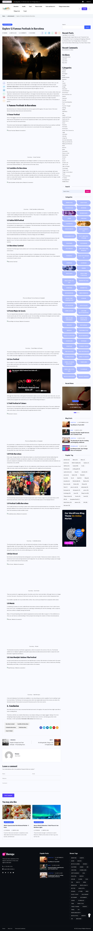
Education (16, 6)
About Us (10, 928)
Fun (72, 478)
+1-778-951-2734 (8, 866)
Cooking (64, 85)
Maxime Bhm (33, 441)
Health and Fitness (66, 117)
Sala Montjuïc (32, 660)
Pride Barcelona (22, 727)
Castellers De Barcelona (22, 724)
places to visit (74, 487)
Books (63, 75)
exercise (66, 475)
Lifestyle (64, 136)
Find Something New (67, 102)
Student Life (65, 162)
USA (85, 502)
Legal (63, 132)
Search (64, 24)
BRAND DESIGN (65, 77)
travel (85, 496)
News (63, 149)
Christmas (66, 468)
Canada (75, 465)
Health (23, 6)
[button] (76, 412)
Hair (63, 113)
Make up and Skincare (67, 142)
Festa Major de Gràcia (39, 316)
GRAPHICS (64, 111)
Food (30, 6)
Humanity (64, 124)
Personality (65, 151)
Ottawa (84, 484)
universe (77, 502)
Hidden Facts (65, 121)
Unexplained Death (74, 499)
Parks (65, 487)
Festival (64, 100)
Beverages (64, 73)
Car (63, 81)
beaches (66, 462)
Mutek (27, 606)
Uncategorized (65, 179)
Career (63, 83)
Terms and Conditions (20, 928)
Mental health (76, 481)
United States (68, 502)
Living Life (64, 138)
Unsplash (42, 298)
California (66, 465)
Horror (63, 123)
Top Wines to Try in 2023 (27, 1)
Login (84, 9)
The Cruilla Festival (11, 506)
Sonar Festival (36, 157)
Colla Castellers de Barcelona (37, 209)
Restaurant (67, 490)
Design (63, 87)
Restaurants (76, 490)
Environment (65, 92)
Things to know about (64, 6)
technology (67, 493)
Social (63, 159)
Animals (64, 70)
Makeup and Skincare (67, 143)
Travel (25, 11)
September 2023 (66, 57)
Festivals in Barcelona (11, 727)
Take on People (65, 166)
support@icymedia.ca (9, 869)
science (85, 490)
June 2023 (64, 61)
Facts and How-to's (67, 94)
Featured (64, 98)
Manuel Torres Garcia (33, 298)
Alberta (75, 459)
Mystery (64, 147)
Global (63, 109)
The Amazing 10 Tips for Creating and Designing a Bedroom (76, 39)
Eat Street (9, 557)
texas (76, 493)
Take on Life (65, 164)
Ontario (76, 484)
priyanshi (7, 830)
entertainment (10, 16)
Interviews (64, 126)
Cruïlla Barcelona (37, 541)
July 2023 (64, 59)
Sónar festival (53, 117)
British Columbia (76, 462)
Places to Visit (38, 6)
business (86, 462)
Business (64, 79)
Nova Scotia (67, 484)
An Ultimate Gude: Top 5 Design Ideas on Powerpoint (74, 41)
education (84, 471)
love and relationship (67, 140)
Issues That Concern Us (68, 130)
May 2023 (64, 62)
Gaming (64, 107)
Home (3, 16)
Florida (82, 475)
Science (64, 157)
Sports (63, 160)
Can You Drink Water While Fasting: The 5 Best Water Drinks (76, 42)
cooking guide (76, 468)
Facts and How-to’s (50, 6)
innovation (67, 481)
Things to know (68, 496)
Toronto (77, 496)
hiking (87, 478)
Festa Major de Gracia (36, 348)
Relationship (65, 155)
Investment (65, 128)
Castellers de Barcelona (13, 171)
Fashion (64, 96)
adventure (66, 459)
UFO (65, 499)
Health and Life (65, 119)
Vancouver (67, 505)
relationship (84, 487)
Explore (74, 475)
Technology (65, 168)
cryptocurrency (67, 471)
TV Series (64, 178)
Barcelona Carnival (10, 724)
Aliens (83, 459)
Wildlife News (65, 181)
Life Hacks (64, 134)
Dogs (76, 471)
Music (63, 145)
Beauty (64, 71)
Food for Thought (66, 106)
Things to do (17, 11)
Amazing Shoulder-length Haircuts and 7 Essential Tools (75, 37)
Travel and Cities (66, 176)
